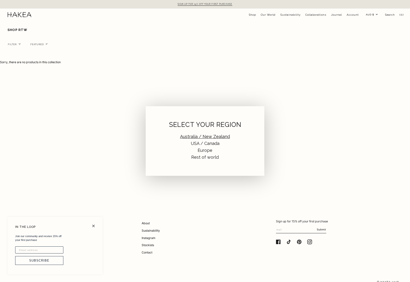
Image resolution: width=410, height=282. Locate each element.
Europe (205, 150)
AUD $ (370, 14)
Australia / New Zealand (205, 136)
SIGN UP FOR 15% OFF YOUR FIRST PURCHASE (205, 4)
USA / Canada (205, 143)
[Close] (95, 224)
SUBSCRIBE (39, 260)
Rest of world (205, 157)
